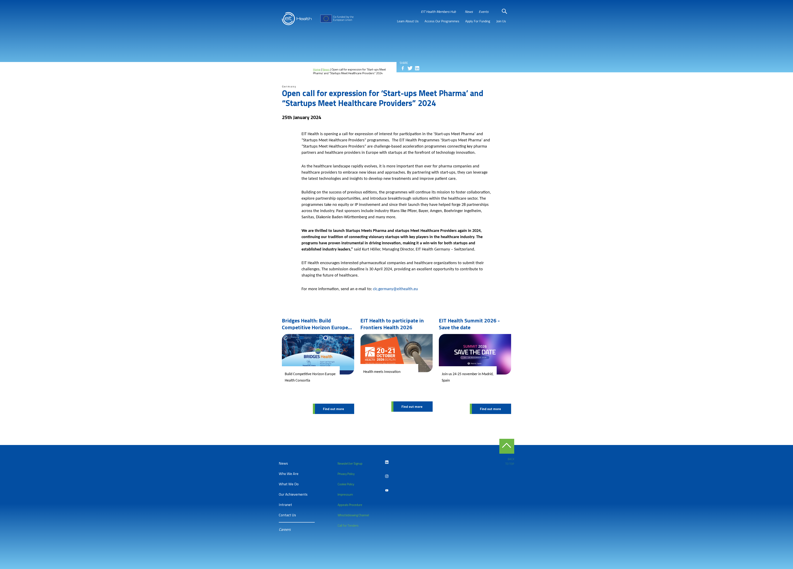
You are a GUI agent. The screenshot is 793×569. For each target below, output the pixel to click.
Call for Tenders (348, 525)
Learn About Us (408, 21)
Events (483, 11)
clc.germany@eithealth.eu (395, 289)
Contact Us (287, 515)
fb (403, 68)
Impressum (345, 494)
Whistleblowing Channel (353, 515)
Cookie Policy (346, 484)
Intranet (285, 504)
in (417, 68)
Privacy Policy (346, 473)
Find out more (333, 408)
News (469, 11)
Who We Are (288, 473)
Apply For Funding (477, 21)
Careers (285, 529)
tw (410, 68)
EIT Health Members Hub (438, 11)
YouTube (386, 490)
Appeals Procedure (350, 504)
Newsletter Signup (350, 463)
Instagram (386, 476)
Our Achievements (293, 494)
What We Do (289, 484)
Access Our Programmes (442, 21)
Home (317, 69)
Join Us (501, 21)
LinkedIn (386, 462)
